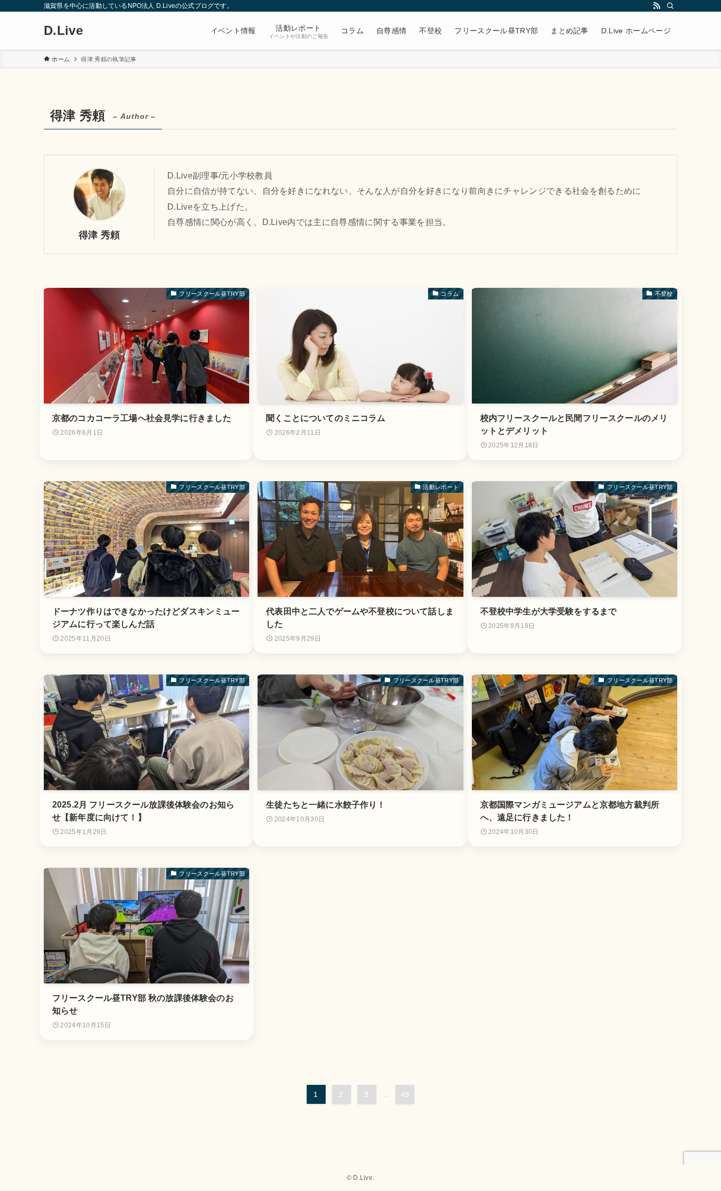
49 (405, 1094)
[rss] (656, 6)
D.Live (63, 30)
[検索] (670, 6)
